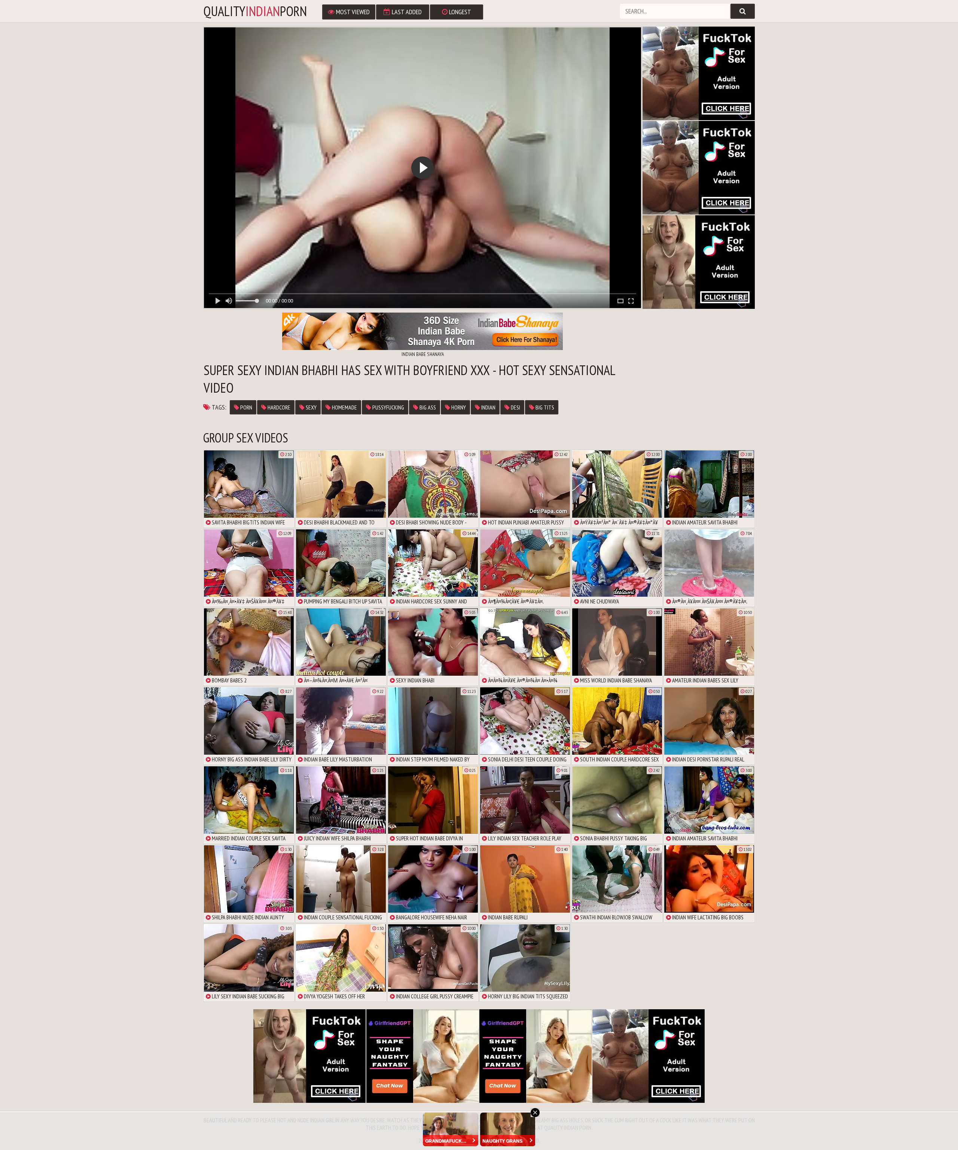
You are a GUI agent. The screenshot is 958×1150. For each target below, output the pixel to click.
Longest (459, 11)
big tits (544, 407)
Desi (515, 407)
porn (245, 407)
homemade (344, 407)
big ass (427, 407)
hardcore (278, 407)
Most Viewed (352, 11)
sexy (311, 407)
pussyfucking (387, 407)
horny (458, 407)
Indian (487, 407)
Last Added (406, 11)
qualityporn (255, 11)
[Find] (742, 11)
